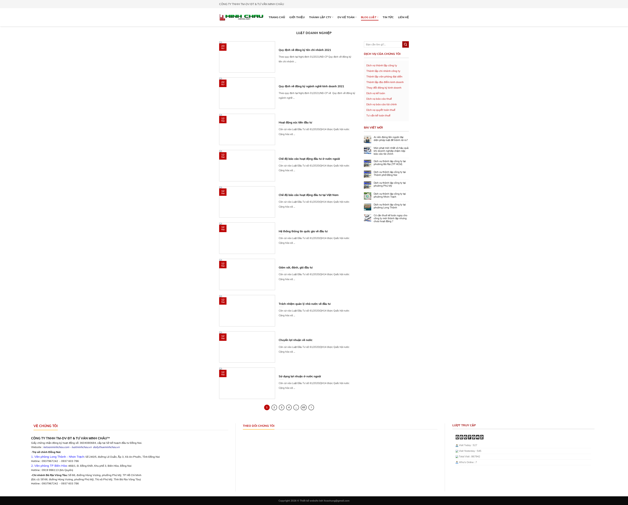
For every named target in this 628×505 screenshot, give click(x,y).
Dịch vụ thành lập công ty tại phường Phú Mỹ (390, 184)
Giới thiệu (297, 17)
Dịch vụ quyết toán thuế (380, 109)
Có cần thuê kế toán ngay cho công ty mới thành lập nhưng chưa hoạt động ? (390, 218)
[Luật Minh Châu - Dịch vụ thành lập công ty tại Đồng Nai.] (241, 17)
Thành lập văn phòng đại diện (384, 76)
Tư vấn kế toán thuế (378, 115)
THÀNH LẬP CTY (320, 17)
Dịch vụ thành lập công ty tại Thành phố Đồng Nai (390, 173)
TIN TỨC (388, 17)
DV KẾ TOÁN (346, 17)
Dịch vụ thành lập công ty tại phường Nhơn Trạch (390, 195)
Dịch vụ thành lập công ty (381, 65)
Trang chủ (277, 17)
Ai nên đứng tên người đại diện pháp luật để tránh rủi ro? (391, 139)
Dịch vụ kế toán (375, 93)
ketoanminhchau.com (56, 447)
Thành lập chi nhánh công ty (383, 71)
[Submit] (405, 44)
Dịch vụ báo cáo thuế (379, 98)
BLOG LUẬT (368, 17)
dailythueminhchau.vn (106, 447)
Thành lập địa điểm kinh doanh (385, 82)
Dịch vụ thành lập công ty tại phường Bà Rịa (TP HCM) (390, 163)
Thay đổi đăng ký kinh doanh (383, 87)
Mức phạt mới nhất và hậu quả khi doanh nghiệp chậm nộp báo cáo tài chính (391, 151)
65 (303, 407)
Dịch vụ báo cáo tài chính (381, 104)
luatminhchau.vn (82, 447)
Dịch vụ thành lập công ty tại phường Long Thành (390, 206)
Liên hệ (403, 17)
